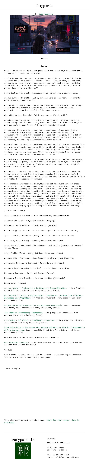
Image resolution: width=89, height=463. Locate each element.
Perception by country (15, 343)
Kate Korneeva (46, 14)
